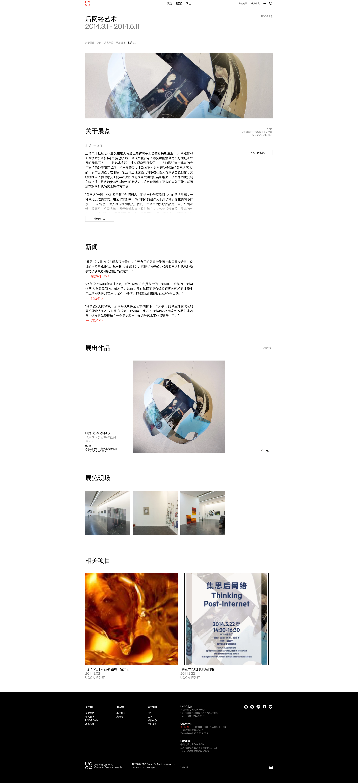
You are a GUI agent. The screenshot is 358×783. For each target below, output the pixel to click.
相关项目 (132, 42)
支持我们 (89, 707)
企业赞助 (89, 713)
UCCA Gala (91, 720)
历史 (150, 713)
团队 (150, 716)
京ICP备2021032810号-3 (143, 767)
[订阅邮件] (271, 767)
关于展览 (89, 42)
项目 (189, 3)
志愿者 (119, 716)
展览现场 (120, 42)
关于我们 (152, 707)
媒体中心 (152, 720)
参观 (169, 3)
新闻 (99, 42)
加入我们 (120, 707)
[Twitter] (271, 707)
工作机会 (120, 713)
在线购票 (243, 3)
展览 (179, 3)
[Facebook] (264, 707)
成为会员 (255, 3)
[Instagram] (258, 707)
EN (264, 3)
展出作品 (108, 42)
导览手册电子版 (258, 152)
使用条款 (152, 724)
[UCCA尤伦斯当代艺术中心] (87, 3)
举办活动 (89, 724)
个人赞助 (89, 716)
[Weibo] (246, 707)
